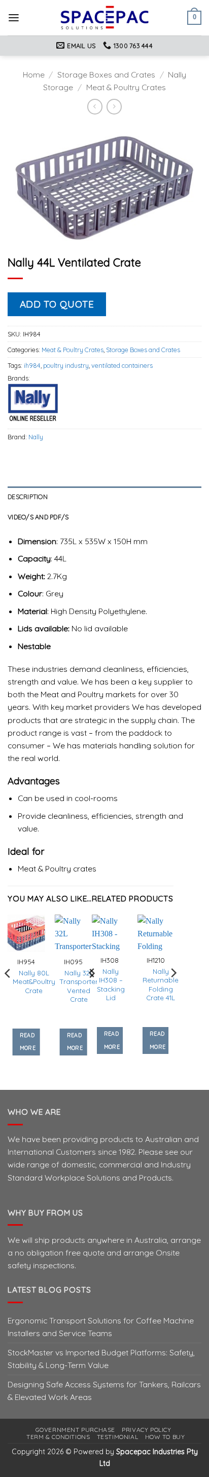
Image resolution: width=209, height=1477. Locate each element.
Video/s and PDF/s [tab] (38, 517)
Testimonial (117, 1437)
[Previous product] (114, 107)
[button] (14, 18)
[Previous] (8, 994)
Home (34, 74)
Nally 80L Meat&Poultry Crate (34, 982)
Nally (35, 437)
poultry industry (66, 365)
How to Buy (165, 1437)
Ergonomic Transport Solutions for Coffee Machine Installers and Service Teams (101, 1326)
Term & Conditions (58, 1437)
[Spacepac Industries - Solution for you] (105, 17)
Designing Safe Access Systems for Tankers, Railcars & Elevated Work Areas (104, 1390)
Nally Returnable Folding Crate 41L (161, 984)
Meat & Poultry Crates (126, 87)
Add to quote (57, 304)
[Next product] (94, 107)
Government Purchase (75, 1429)
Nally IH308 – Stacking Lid (111, 984)
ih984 (32, 365)
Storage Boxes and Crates (106, 74)
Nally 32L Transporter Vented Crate (79, 986)
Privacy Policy (146, 1429)
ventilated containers (122, 365)
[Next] (173, 993)
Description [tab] (28, 497)
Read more (28, 1042)
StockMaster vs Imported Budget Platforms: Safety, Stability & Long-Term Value (101, 1358)
